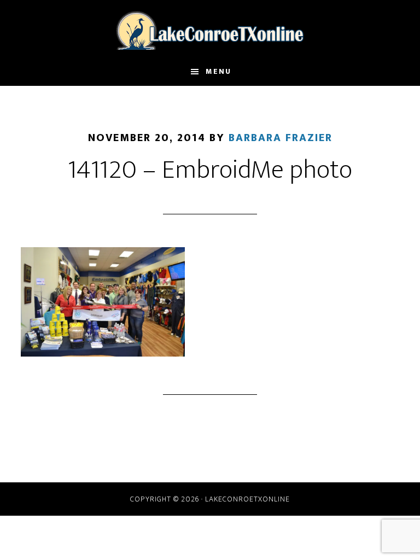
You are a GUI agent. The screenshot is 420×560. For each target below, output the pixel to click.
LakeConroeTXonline (210, 29)
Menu (218, 71)
